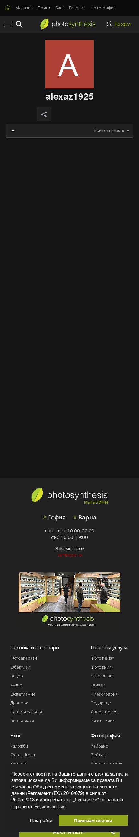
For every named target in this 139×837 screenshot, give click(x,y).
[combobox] (112, 130)
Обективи (20, 667)
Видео (16, 676)
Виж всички (22, 721)
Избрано (99, 746)
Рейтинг (99, 755)
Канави (98, 685)
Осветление (23, 694)
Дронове (19, 703)
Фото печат (102, 658)
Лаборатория (104, 712)
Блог (59, 8)
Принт (44, 8)
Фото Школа (22, 755)
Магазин (24, 8)
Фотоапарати (23, 658)
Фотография (103, 8)
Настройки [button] (41, 820)
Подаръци (101, 703)
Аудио (16, 685)
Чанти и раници (26, 712)
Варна (86, 517)
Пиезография (104, 694)
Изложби (19, 746)
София (56, 517)
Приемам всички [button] (93, 820)
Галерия (77, 8)
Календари (101, 676)
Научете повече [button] (49, 806)
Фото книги (102, 667)
